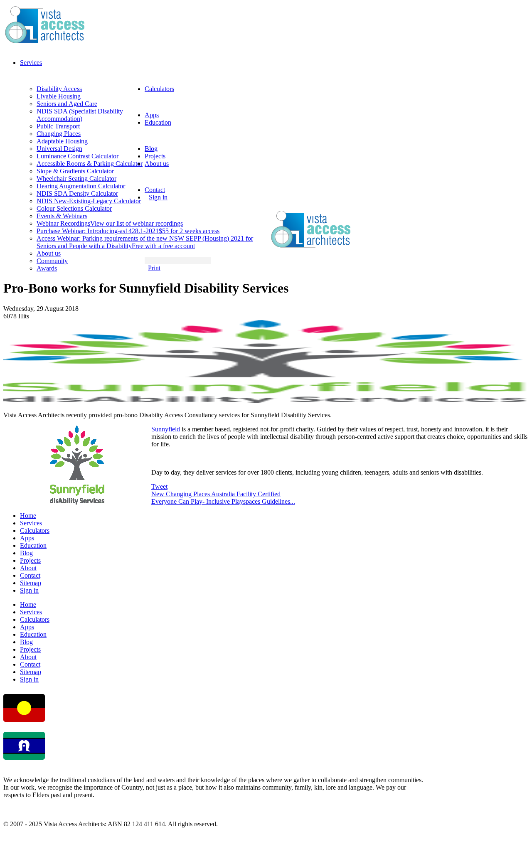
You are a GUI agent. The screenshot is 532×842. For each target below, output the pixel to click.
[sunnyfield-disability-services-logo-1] (266, 400)
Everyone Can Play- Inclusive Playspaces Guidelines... (223, 501)
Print (154, 267)
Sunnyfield (165, 429)
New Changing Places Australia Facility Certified (216, 493)
